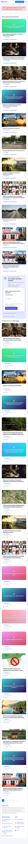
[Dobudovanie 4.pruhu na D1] (14, 215)
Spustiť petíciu (19, 1)
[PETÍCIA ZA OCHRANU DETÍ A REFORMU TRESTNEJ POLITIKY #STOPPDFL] (14, 101)
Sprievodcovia (6, 817)
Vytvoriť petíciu (12, 308)
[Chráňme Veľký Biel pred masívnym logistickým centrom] (14, 169)
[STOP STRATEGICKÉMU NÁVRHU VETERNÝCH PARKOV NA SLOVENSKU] (14, 30)
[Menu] (26, 2)
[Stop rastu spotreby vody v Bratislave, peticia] (14, 145)
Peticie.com (4, 1)
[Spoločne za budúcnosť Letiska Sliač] (14, 123)
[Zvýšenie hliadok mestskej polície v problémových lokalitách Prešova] (14, 262)
